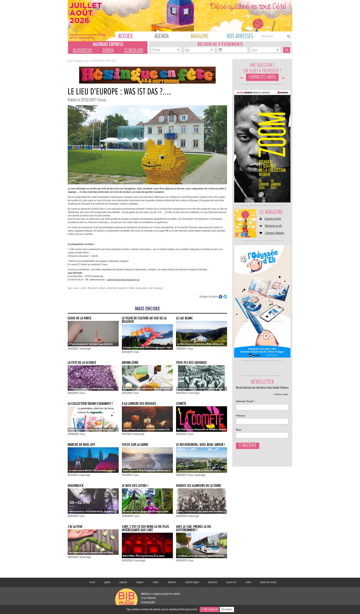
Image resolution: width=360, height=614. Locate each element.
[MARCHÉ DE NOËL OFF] (93, 460)
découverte (93, 288)
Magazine (78, 61)
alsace (76, 288)
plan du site (231, 582)
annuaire (139, 582)
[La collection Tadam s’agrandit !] (93, 419)
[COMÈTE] (201, 419)
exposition (123, 288)
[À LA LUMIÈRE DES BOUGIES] (147, 419)
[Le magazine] (245, 223)
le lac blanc (184, 318)
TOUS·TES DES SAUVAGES (191, 362)
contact (155, 582)
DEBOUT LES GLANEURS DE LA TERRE (198, 485)
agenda (107, 582)
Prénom (240, 415)
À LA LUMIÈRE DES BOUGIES (139, 403)
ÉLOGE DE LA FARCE (80, 318)
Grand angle (85, 349)
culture (83, 288)
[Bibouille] (147, 75)
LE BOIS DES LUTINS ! (135, 485)
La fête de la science (82, 362)
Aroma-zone (130, 362)
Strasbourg (158, 288)
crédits (248, 582)
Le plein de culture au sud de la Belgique (144, 320)
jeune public (141, 288)
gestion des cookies (268, 582)
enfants (102, 288)
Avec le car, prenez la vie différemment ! (193, 528)
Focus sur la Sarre (135, 444)
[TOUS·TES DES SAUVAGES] (201, 378)
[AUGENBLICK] (93, 501)
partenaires (212, 582)
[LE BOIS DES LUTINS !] (147, 501)
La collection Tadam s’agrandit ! (90, 403)
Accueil (70, 61)
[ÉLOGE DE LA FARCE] (93, 333)
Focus (86, 61)
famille (132, 288)
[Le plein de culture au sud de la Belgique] (147, 337)
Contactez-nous (262, 77)
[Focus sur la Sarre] (147, 460)
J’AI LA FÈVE (75, 526)
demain (108, 50)
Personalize (227, 609)
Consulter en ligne (273, 219)
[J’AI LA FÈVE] (93, 542)
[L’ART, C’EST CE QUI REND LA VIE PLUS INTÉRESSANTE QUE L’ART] (147, 545)
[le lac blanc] (201, 333)
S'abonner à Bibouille (274, 233)
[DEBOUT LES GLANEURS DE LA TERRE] (201, 501)
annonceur (172, 582)
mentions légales (192, 582)
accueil (92, 582)
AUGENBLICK (75, 485)
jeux (150, 288)
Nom (239, 429)
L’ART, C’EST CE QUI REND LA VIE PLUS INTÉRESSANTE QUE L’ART (145, 528)
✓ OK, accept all (209, 609)
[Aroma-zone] (147, 378)
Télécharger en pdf (273, 226)
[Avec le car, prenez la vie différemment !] (201, 545)
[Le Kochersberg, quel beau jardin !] (201, 460)
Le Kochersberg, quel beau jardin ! (200, 444)
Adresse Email (245, 402)
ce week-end (133, 50)
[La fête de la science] (93, 378)
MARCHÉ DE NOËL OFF (81, 444)
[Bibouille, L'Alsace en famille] (180, 20)
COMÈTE (181, 403)
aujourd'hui (82, 50)
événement (112, 288)
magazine (123, 582)
